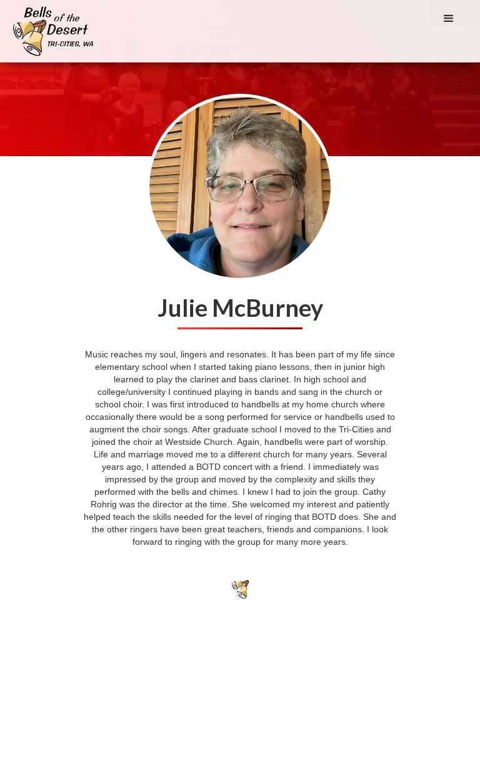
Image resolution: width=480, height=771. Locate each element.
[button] (449, 18)
